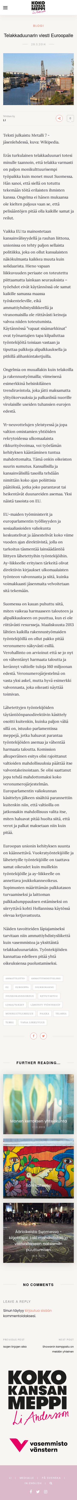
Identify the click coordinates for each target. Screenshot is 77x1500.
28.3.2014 (38, 44)
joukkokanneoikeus (20, 996)
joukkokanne (44, 987)
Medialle (27, 1478)
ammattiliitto (15, 978)
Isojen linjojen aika (15, 1346)
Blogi (38, 26)
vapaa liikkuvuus (33, 1022)
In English (33, 1483)
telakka (61, 1013)
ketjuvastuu (49, 996)
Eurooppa (22, 987)
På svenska (51, 1478)
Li (4, 120)
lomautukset (15, 1004)
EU (7, 987)
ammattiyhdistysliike (46, 978)
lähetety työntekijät (45, 1004)
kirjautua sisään (38, 1310)
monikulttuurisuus (19, 1013)
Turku (10, 1022)
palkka (44, 1013)
